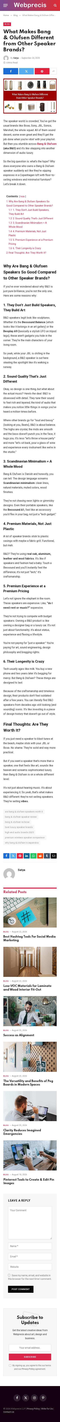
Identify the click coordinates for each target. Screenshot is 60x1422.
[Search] (55, 5)
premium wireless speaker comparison (25, 837)
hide (22, 196)
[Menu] (5, 5)
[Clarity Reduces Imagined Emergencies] (30, 1106)
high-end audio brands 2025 (19, 832)
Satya (16, 58)
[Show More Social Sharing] (53, 71)
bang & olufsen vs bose (17, 822)
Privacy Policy (28, 1369)
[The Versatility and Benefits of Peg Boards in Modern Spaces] (30, 1057)
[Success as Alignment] (30, 1011)
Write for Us (47, 1408)
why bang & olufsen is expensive (21, 842)
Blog (7, 24)
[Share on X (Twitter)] (26, 71)
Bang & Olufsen (46, 143)
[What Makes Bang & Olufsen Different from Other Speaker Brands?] (30, 96)
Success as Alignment (18, 1035)
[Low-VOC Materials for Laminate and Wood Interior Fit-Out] (30, 962)
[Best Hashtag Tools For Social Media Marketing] (30, 912)
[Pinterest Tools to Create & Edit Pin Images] (30, 1155)
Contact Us (8, 1412)
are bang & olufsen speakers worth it (24, 811)
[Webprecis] (30, 5)
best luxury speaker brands (19, 827)
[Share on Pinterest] (42, 71)
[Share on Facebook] (10, 71)
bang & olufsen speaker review (21, 817)
